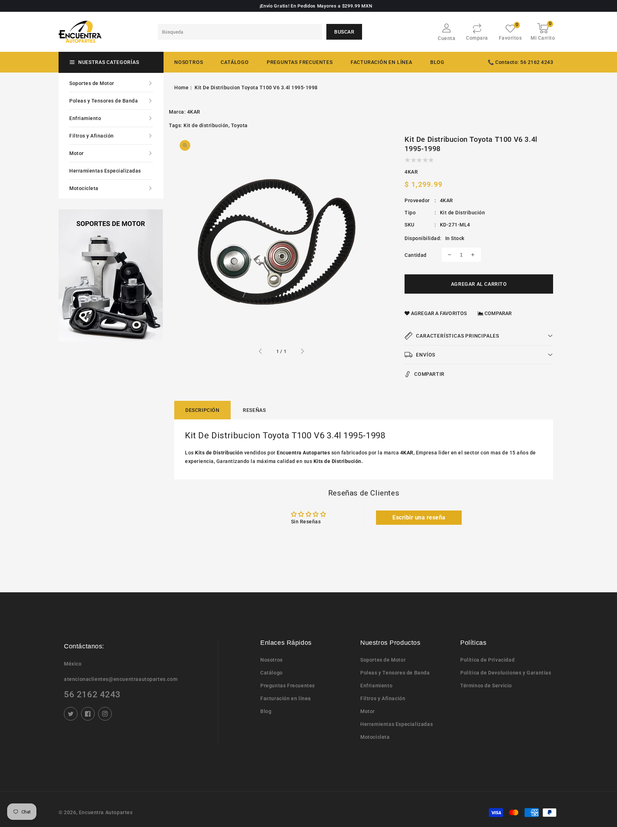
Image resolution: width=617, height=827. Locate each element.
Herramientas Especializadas (105, 171)
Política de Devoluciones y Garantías (505, 673)
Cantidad (415, 255)
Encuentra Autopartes (106, 812)
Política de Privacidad (487, 660)
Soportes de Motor (91, 83)
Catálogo (235, 62)
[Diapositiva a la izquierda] (261, 352)
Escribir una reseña (419, 517)
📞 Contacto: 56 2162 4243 (520, 62)
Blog (265, 711)
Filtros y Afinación (91, 136)
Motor (76, 153)
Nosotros (271, 660)
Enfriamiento (85, 118)
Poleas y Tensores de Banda (103, 101)
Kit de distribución (206, 125)
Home (181, 87)
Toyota (239, 125)
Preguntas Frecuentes (287, 685)
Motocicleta (84, 188)
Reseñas (254, 410)
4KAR (193, 112)
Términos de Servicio (486, 685)
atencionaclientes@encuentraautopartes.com (120, 679)
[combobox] (240, 32)
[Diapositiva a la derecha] (302, 352)
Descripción (202, 410)
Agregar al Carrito (479, 284)
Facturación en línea (285, 698)
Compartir (429, 374)
